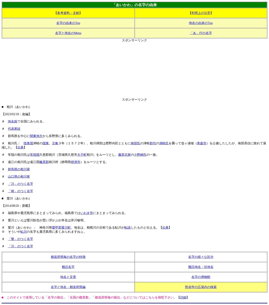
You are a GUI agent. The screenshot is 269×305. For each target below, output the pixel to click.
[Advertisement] (134, 70)
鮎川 (23, 231)
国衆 (46, 143)
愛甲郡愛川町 (61, 227)
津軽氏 (164, 143)
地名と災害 (68, 277)
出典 (20, 147)
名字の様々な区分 (200, 257)
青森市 (201, 143)
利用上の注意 (200, 13)
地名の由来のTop (201, 23)
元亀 (55, 143)
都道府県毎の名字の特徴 (68, 257)
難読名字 (68, 267)
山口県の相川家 (19, 176)
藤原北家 (124, 154)
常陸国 (34, 154)
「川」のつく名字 (20, 183)
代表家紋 (14, 128)
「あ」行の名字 (201, 33)
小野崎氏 (140, 154)
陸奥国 (28, 143)
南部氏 (135, 143)
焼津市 (75, 162)
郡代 (153, 143)
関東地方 (36, 136)
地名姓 (12, 121)
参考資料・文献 (68, 13)
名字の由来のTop (68, 23)
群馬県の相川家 (19, 169)
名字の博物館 (200, 277)
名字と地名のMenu (68, 33)
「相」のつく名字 (20, 191)
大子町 (82, 154)
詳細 (183, 297)
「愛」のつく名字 (20, 239)
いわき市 (86, 213)
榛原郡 (44, 162)
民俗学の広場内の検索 (201, 287)
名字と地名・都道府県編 (68, 287)
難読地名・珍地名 (200, 267)
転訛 (127, 227)
